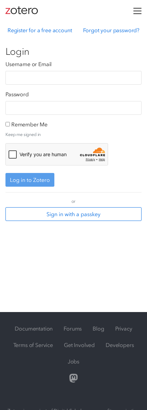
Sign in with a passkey (73, 214)
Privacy (123, 328)
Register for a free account (40, 30)
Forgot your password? (111, 30)
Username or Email (28, 64)
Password (17, 94)
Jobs (73, 361)
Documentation (34, 328)
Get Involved (79, 344)
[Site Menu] (137, 11)
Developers (120, 344)
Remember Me (29, 124)
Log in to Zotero (30, 179)
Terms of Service (33, 344)
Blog (98, 328)
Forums (73, 328)
